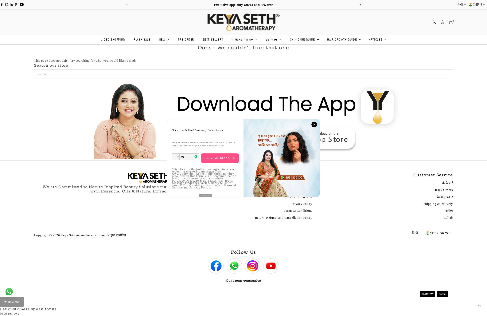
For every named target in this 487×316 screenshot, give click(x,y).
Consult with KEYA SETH (220, 158)
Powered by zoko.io (205, 195)
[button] (175, 157)
